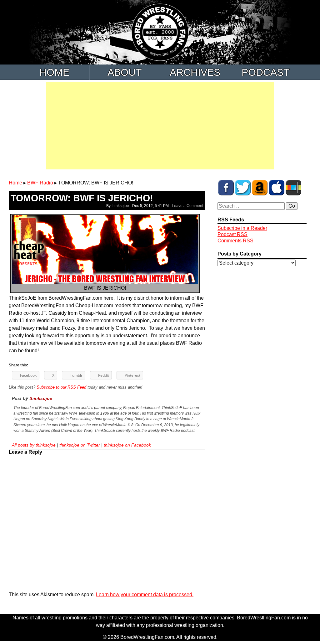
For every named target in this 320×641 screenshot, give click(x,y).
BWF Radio (40, 182)
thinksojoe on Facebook (127, 444)
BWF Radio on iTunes (276, 187)
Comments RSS (235, 240)
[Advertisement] (160, 125)
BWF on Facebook (226, 187)
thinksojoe (120, 206)
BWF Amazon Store (260, 187)
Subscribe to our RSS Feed (61, 387)
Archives (195, 72)
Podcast (266, 72)
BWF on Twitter (243, 187)
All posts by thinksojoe (34, 444)
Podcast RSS (233, 234)
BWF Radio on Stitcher (293, 187)
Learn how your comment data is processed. (144, 594)
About (125, 72)
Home (54, 72)
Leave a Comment (187, 206)
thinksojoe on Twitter (79, 444)
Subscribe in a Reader (242, 228)
